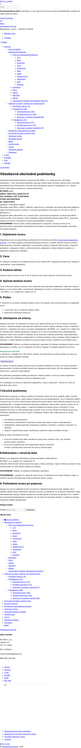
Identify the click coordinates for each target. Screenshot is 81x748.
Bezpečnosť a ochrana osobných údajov (20, 734)
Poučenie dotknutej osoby (14, 737)
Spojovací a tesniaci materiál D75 (30, 128)
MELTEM (16, 95)
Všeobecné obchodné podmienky (17, 731)
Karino (15, 93)
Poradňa (7, 158)
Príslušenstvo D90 (20, 109)
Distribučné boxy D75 (25, 122)
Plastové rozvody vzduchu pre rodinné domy (26, 103)
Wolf (18, 82)
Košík (6, 678)
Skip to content (6, 1)
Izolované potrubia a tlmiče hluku (21, 133)
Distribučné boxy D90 (25, 112)
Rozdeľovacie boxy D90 (26, 114)
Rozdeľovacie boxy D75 (26, 125)
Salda (19, 74)
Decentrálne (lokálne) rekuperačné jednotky (30, 101)
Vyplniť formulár (6, 18)
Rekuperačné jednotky (17, 52)
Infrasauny (12, 152)
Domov (7, 667)
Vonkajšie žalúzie (15, 139)
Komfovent (21, 68)
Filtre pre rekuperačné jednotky (25, 55)
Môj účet (7, 681)
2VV (18, 57)
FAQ (5, 160)
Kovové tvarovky (11, 604)
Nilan (19, 71)
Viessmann (21, 79)
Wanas (15, 98)
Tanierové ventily (15, 136)
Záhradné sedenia (15, 150)
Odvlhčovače (13, 144)
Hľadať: (3, 510)
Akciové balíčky (14, 49)
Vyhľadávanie (30, 510)
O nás (6, 155)
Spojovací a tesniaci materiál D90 (30, 117)
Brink (19, 60)
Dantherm (21, 63)
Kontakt (7, 163)
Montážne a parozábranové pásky (22, 131)
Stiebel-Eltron (22, 76)
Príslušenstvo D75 (20, 120)
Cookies (7, 739)
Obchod (7, 47)
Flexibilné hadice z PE (21, 106)
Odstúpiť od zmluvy (7, 361)
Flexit (19, 66)
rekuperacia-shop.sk (10, 746)
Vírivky (11, 147)
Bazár (10, 141)
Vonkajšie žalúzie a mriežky (15, 612)
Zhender (20, 85)
